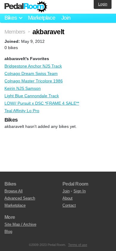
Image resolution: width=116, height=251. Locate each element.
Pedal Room (25, 7)
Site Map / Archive (20, 224)
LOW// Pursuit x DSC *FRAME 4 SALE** (41, 103)
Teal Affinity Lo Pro (21, 110)
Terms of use (77, 245)
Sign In (79, 191)
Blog (8, 231)
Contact (69, 205)
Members (14, 32)
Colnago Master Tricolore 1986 (33, 81)
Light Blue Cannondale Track (31, 95)
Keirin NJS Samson (22, 88)
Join (65, 18)
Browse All (13, 191)
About (67, 198)
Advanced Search (19, 198)
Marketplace (41, 18)
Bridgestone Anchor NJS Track (33, 66)
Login (102, 4)
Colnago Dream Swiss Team (31, 73)
